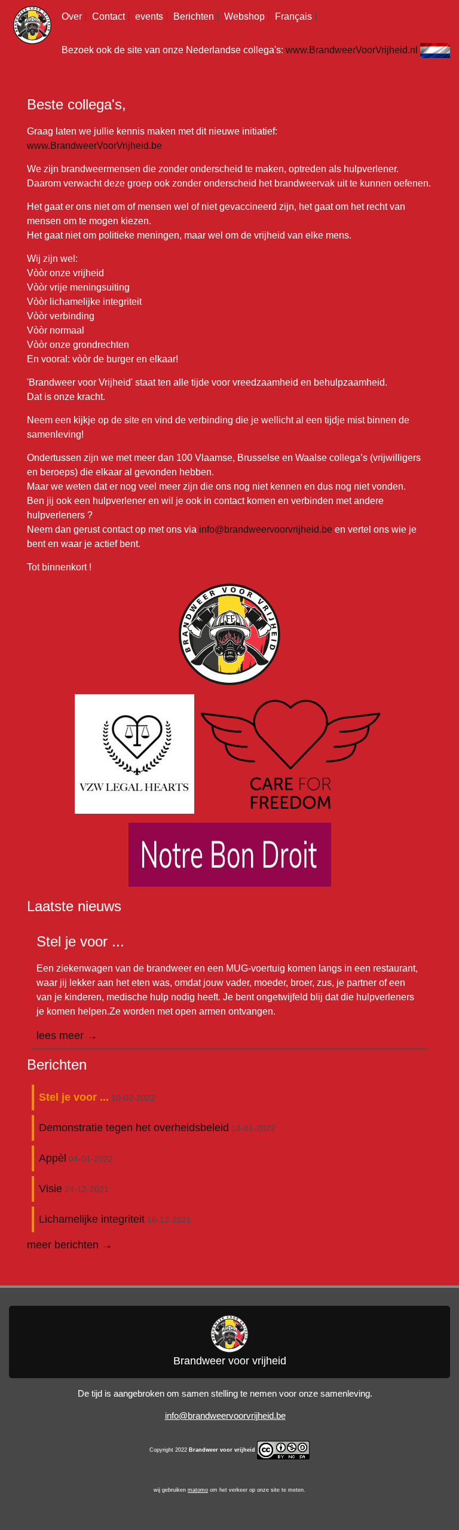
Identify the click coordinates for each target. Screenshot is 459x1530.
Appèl (52, 1158)
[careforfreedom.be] (290, 753)
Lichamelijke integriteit (92, 1219)
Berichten (193, 16)
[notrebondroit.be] (229, 853)
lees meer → (66, 1036)
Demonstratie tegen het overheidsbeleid (134, 1128)
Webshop (244, 16)
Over (72, 16)
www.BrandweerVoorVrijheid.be (94, 146)
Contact (108, 16)
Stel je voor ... (74, 1097)
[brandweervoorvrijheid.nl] (435, 50)
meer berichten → (69, 1245)
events (149, 16)
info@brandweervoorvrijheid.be (265, 529)
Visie (50, 1189)
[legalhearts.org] (136, 753)
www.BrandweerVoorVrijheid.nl (352, 50)
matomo (198, 1490)
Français (293, 16)
